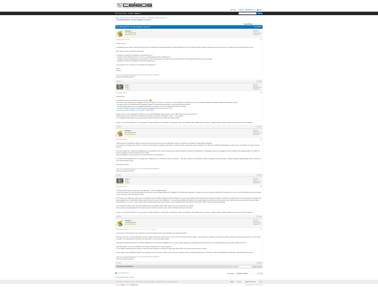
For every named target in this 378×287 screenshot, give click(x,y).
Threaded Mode (258, 26)
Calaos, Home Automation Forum (124, 18)
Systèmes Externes (160, 18)
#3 (261, 139)
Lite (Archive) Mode (149, 281)
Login (131, 13)
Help (260, 9)
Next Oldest (120, 266)
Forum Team (119, 281)
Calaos (133, 281)
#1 (261, 39)
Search (242, 9)
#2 (261, 92)
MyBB (122, 284)
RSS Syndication (172, 281)
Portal (234, 9)
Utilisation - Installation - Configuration (144, 18)
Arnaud (153, 229)
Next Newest (129, 266)
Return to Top (139, 281)
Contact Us (127, 281)
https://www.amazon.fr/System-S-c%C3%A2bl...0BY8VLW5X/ (135, 110)
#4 (261, 186)
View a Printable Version (123, 272)
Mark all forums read (161, 281)
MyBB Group (134, 284)
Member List (251, 9)
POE (163, 106)
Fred (126, 85)
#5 (261, 229)
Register (137, 13)
